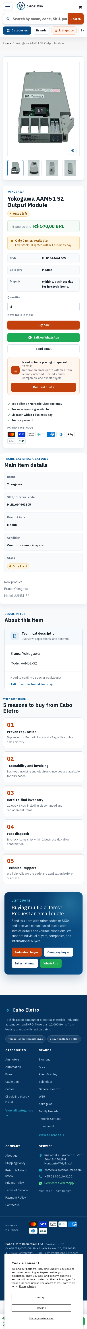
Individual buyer (26, 952)
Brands (41, 30)
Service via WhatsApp (59, 1183)
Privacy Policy (27, 1286)
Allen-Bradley (48, 1074)
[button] (43, 109)
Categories (20, 30)
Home (7, 43)
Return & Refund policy (16, 1172)
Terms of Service (16, 1190)
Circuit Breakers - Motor (17, 1099)
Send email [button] (44, 349)
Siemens (44, 1059)
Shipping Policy (15, 1163)
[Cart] (80, 6)
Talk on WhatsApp (46, 337)
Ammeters (12, 1059)
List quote (66, 30)
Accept (41, 1297)
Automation (13, 1067)
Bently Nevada (48, 1111)
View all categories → (19, 1113)
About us (11, 1155)
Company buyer (58, 952)
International (25, 963)
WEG (42, 1096)
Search (75, 19)
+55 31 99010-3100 (58, 1176)
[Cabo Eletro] (29, 6)
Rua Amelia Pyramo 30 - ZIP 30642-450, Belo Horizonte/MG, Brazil (63, 1159)
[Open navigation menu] (7, 6)
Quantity (13, 297)
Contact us (12, 1205)
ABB (42, 1067)
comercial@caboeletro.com (63, 1170)
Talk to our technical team (29, 684)
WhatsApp (51, 963)
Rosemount (46, 1126)
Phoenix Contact (50, 1119)
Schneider (45, 1082)
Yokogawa (45, 1104)
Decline (41, 1307)
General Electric (49, 1089)
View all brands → (52, 1135)
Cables (9, 1089)
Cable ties (12, 1082)
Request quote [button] (43, 387)
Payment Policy (15, 1197)
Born (8, 1074)
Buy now (43, 325)
